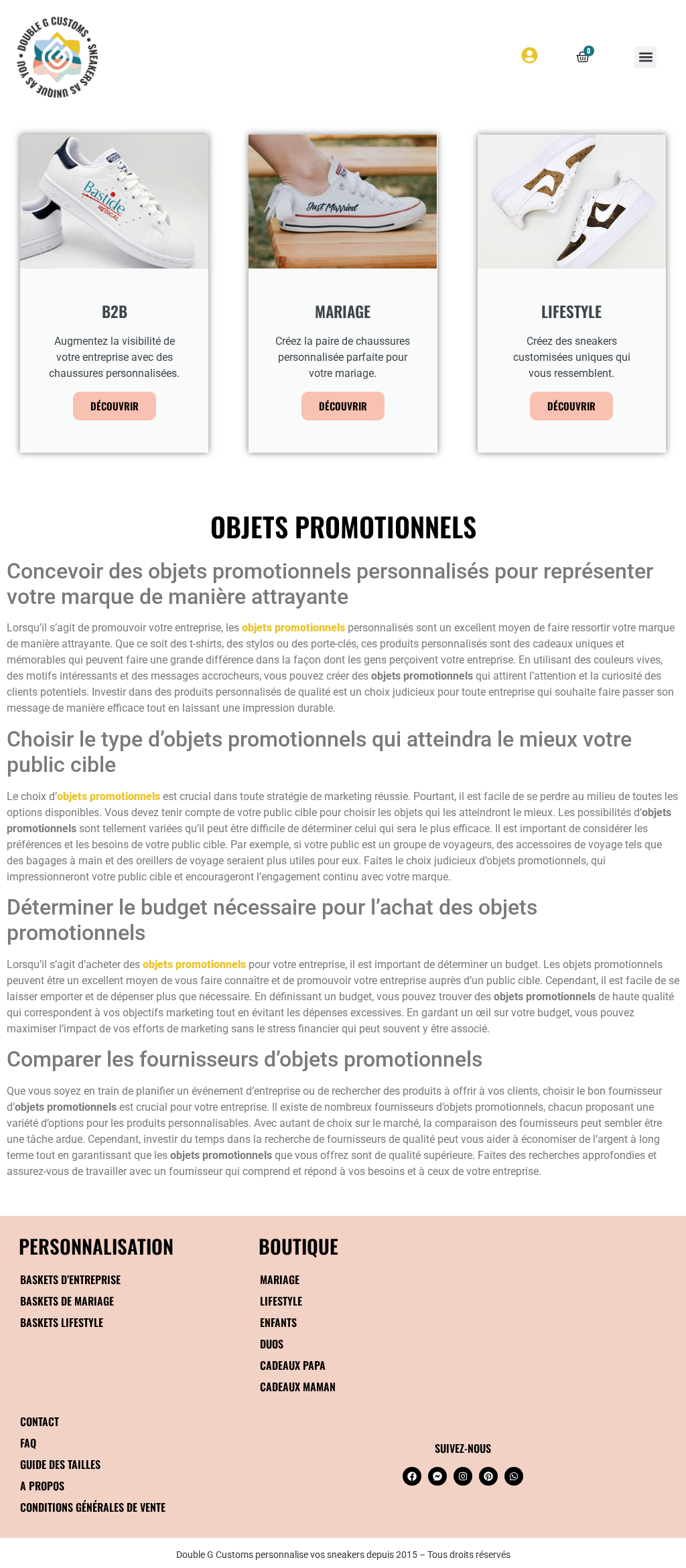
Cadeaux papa (293, 1365)
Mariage (279, 1279)
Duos (271, 1344)
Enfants (278, 1322)
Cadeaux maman (298, 1387)
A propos (42, 1486)
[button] (645, 57)
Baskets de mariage (67, 1301)
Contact (39, 1421)
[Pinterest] (488, 1476)
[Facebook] (412, 1476)
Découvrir (114, 405)
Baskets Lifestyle (61, 1322)
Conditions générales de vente (92, 1507)
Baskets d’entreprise (70, 1279)
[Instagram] (463, 1476)
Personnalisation (96, 1245)
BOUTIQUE (298, 1245)
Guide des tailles (60, 1464)
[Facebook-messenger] (437, 1476)
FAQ (28, 1443)
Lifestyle (281, 1301)
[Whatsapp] (513, 1476)
